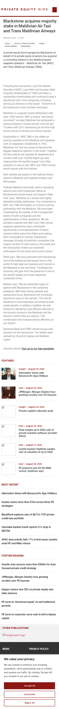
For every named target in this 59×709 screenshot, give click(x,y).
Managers (25, 46)
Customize (29, 694)
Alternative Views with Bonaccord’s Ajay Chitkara (33, 374)
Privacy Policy (39, 648)
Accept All (29, 685)
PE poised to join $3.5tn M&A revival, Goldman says (35, 469)
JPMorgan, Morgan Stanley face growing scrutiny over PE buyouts (37, 393)
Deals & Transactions (24, 44)
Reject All (29, 702)
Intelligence (11, 46)
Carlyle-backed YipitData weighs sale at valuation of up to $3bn (37, 450)
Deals (7, 44)
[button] (54, 9)
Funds (42, 44)
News (6, 648)
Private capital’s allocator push (36, 410)
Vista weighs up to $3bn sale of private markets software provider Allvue (38, 432)
